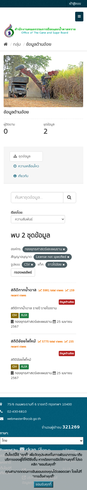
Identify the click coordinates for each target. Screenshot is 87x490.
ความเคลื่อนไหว (28, 166)
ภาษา (4, 433)
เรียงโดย (16, 212)
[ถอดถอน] (64, 249)
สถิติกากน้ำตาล (23, 290)
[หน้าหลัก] (6, 44)
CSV (14, 315)
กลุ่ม (17, 44)
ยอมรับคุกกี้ (43, 484)
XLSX (24, 315)
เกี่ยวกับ (22, 176)
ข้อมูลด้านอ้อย (38, 44)
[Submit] (69, 197)
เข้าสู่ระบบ (75, 3)
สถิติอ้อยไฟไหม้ (23, 341)
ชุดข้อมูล (24, 156)
